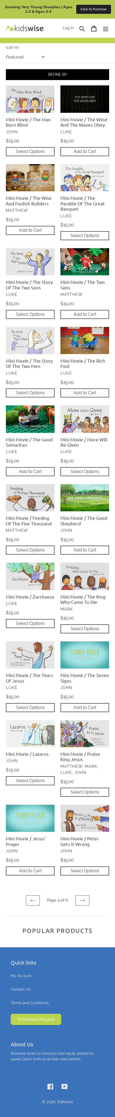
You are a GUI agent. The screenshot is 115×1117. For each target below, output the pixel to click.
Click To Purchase (93, 9)
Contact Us (20, 989)
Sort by (12, 48)
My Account (21, 976)
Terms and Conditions (30, 1003)
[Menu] (106, 28)
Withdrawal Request (36, 1019)
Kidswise (65, 1101)
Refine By (57, 74)
